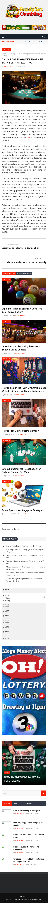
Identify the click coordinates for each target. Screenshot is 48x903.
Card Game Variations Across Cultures (31, 42)
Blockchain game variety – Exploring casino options (25, 573)
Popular (17, 804)
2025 (6, 605)
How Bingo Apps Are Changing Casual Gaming (23, 549)
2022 (6, 621)
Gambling (6, 50)
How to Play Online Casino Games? (20, 430)
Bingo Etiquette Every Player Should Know (22, 555)
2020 (6, 632)
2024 (6, 611)
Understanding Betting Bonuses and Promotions (24, 578)
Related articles (9, 274)
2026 (6, 590)
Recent (7, 804)
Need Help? (23, 896)
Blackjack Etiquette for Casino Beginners (21, 561)
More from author (24, 274)
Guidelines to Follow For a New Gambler (20, 248)
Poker (7, 773)
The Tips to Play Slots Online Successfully (26, 262)
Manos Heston (8, 66)
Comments (28, 804)
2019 (6, 637)
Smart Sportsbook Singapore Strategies (23, 510)
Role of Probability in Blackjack (17, 546)
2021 (6, 627)
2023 (6, 616)
